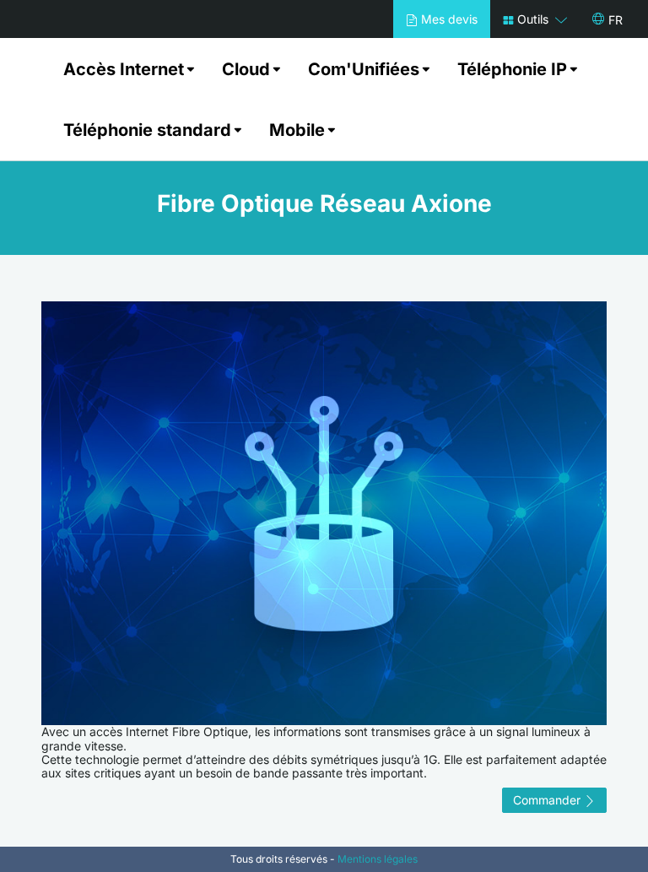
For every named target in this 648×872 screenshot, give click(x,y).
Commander (548, 800)
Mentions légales (378, 859)
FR (615, 20)
